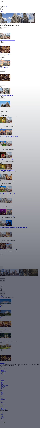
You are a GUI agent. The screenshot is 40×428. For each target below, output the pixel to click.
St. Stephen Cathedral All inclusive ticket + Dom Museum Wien (7, 40)
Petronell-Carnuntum (3, 386)
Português (2, 418)
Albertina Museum (3, 372)
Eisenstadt (2, 384)
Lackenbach (2, 387)
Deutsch (2, 414)
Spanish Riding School (3, 374)
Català (2, 412)
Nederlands (2, 417)
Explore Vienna (1, 375)
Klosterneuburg (2, 380)
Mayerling (2, 388)
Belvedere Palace (3, 370)
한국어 (2, 416)
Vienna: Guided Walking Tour (4, 67)
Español (2, 415)
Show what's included (2, 57)
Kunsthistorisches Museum (3, 371)
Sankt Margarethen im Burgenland (4, 385)
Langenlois (2, 383)
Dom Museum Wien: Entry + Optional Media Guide (6, 95)
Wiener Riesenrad (3, 373)
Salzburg (2, 378)
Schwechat (2, 381)
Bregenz (2, 382)
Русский (2, 419)
